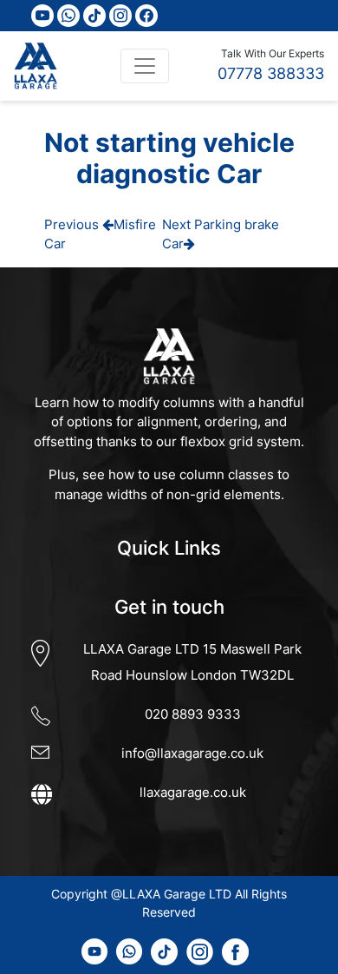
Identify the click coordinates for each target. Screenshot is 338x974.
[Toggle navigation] (144, 66)
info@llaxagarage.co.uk (192, 753)
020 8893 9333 (193, 714)
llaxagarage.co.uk (193, 792)
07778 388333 (271, 73)
